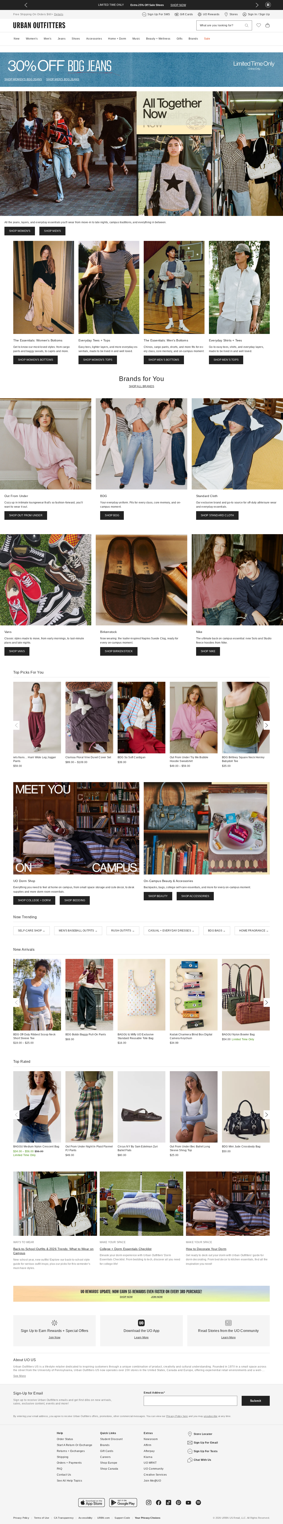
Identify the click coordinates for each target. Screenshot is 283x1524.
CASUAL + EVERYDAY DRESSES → (171, 930)
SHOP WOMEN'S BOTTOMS (35, 359)
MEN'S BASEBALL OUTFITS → (78, 930)
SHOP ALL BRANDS (141, 386)
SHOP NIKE (208, 651)
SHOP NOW (178, 5)
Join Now (54, 1337)
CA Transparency (64, 1517)
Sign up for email (206, 1442)
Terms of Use (41, 1517)
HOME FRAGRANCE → (254, 930)
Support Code (122, 1517)
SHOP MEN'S (52, 230)
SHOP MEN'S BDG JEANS (62, 79)
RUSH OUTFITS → (123, 930)
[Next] (266, 725)
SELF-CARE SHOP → (31, 930)
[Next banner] (257, 5)
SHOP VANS (17, 651)
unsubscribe (210, 1416)
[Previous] (17, 725)
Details (58, 14)
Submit (255, 1400)
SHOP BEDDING (74, 900)
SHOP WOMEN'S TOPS (97, 359)
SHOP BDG (112, 515)
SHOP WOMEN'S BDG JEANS (23, 79)
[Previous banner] (26, 5)
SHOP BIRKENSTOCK (119, 651)
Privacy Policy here (177, 1416)
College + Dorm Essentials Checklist (126, 1249)
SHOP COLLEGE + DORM (34, 900)
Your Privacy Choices (147, 1517)
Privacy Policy (21, 1517)
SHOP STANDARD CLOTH (217, 515)
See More (19, 1375)
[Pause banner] (268, 5)
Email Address (154, 1392)
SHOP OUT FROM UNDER (25, 515)
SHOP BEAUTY (158, 896)
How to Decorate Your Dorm (206, 1249)
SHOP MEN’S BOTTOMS (163, 359)
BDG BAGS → (217, 930)
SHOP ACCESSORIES (195, 896)
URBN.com (103, 1517)
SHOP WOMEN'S (19, 230)
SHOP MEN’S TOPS (226, 359)
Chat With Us (202, 1459)
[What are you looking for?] (247, 25)
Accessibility (85, 1517)
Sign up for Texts (206, 1451)
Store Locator (203, 1434)
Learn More (141, 1337)
